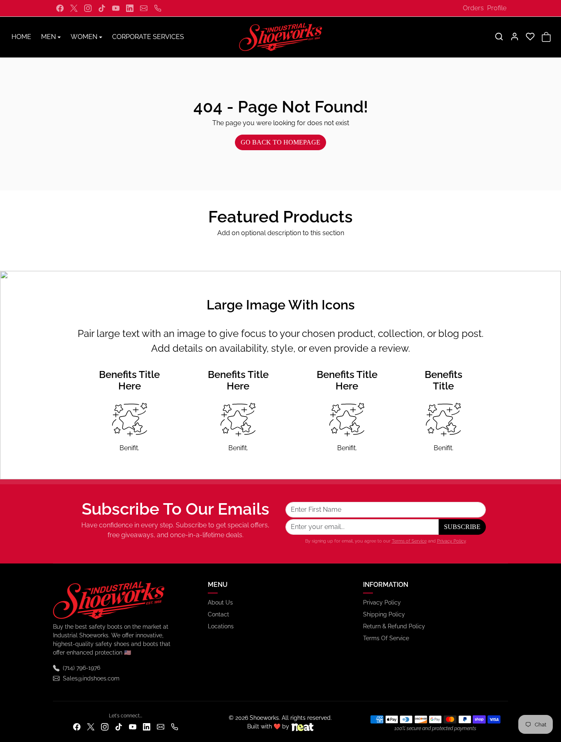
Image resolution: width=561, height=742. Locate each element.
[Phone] (158, 8)
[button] (499, 36)
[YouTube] (116, 8)
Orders (473, 8)
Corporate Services (148, 37)
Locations (221, 626)
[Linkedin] (130, 8)
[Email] (144, 8)
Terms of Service (409, 541)
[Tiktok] (102, 8)
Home (21, 37)
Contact (218, 614)
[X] (74, 8)
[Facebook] (60, 8)
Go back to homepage (280, 142)
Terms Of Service (386, 638)
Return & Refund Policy (394, 626)
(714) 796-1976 (81, 667)
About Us (220, 602)
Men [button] (48, 37)
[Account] (514, 36)
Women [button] (84, 37)
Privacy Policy (451, 541)
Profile (496, 8)
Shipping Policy (384, 614)
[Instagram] (88, 8)
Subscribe (462, 526)
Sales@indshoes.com (91, 678)
